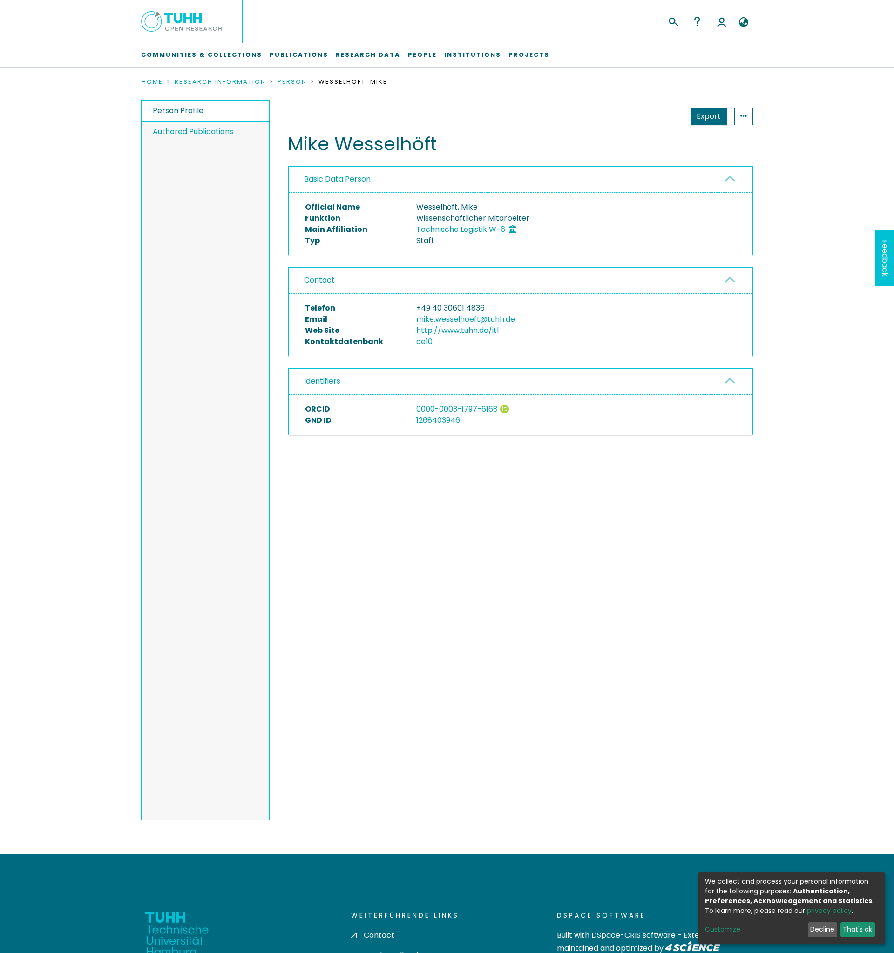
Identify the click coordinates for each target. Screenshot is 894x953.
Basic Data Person (337, 179)
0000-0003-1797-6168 (457, 409)
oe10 (424, 341)
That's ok (857, 929)
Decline (822, 929)
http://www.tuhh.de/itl (457, 330)
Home (152, 82)
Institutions (472, 54)
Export (709, 116)
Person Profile (178, 110)
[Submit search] (673, 20)
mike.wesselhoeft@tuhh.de (465, 319)
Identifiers (322, 381)
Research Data (368, 54)
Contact (319, 280)
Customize (722, 929)
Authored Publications (193, 131)
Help (697, 21)
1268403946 (438, 420)
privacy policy (829, 910)
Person (292, 82)
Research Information (220, 82)
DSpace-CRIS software (633, 935)
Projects (528, 54)
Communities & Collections (201, 54)
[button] (743, 22)
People (422, 54)
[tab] (520, 180)
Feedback (885, 258)
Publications (299, 54)
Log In (721, 21)
